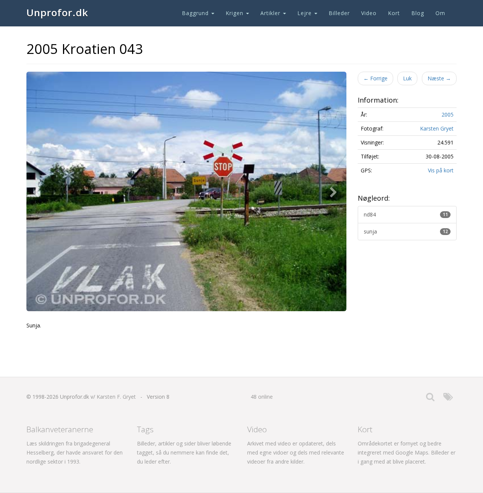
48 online (262, 396)
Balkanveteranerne (59, 429)
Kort (394, 13)
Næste (439, 78)
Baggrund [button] (196, 13)
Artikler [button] (271, 13)
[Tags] (448, 398)
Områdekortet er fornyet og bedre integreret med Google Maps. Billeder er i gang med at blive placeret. (406, 452)
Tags (145, 429)
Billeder (339, 13)
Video (369, 13)
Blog (417, 13)
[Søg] (430, 398)
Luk (407, 78)
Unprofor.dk (57, 12)
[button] (37, 192)
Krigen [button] (235, 13)
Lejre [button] (305, 13)
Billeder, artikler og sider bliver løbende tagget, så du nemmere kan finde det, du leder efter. (184, 452)
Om (440, 13)
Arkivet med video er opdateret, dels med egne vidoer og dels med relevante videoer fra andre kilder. (295, 452)
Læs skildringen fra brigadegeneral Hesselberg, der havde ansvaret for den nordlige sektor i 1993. (74, 452)
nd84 (406, 214)
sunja (406, 231)
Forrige (375, 78)
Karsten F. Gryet (116, 396)
